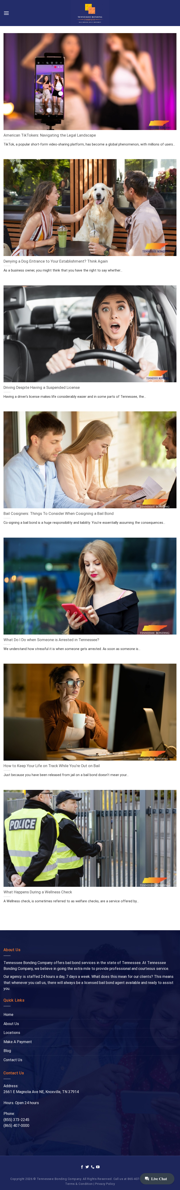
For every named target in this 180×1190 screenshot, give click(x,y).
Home (8, 1014)
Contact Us (13, 1060)
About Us (11, 1024)
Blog (7, 1050)
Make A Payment (18, 1042)
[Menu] (6, 13)
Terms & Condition (79, 1184)
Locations (12, 1032)
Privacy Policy (105, 1184)
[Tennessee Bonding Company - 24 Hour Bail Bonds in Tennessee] (90, 13)
